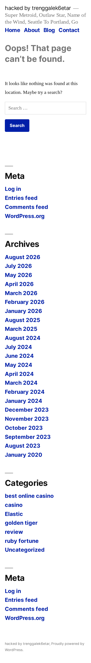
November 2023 (27, 418)
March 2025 (21, 329)
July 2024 (18, 347)
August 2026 (22, 257)
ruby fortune (22, 541)
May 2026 (18, 275)
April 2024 (19, 374)
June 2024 (19, 355)
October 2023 (24, 427)
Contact (69, 30)
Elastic (14, 514)
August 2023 (22, 445)
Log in (13, 189)
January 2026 (23, 311)
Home (12, 30)
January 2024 (23, 401)
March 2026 (21, 293)
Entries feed (21, 198)
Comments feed (26, 207)
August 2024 (22, 338)
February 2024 (25, 391)
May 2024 (18, 365)
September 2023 (28, 437)
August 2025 (22, 320)
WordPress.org (25, 216)
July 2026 (18, 266)
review (14, 532)
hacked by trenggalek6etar (38, 8)
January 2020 (23, 454)
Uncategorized (25, 549)
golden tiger (21, 522)
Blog (49, 30)
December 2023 (27, 409)
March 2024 (21, 382)
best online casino (29, 496)
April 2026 (19, 284)
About (32, 30)
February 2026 (24, 302)
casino (14, 505)
